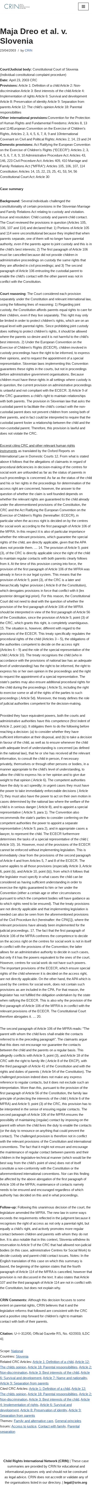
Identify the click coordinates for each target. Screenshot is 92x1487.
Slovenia (22, 1356)
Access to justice (23, 1426)
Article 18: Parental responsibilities (52, 1367)
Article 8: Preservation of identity (43, 1410)
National (17, 1351)
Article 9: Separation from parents (24, 1383)
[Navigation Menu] (83, 6)
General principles (68, 1421)
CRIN (28, 50)
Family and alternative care (33, 1421)
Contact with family (52, 1426)
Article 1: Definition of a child (53, 1362)
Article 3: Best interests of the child (54, 1372)
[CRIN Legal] (16, 6)
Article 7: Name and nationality (65, 1378)
